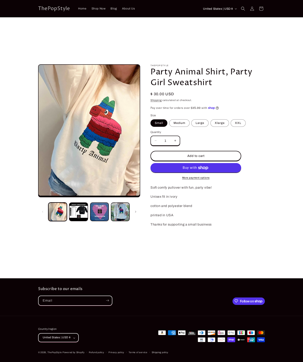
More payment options (196, 177)
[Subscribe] (107, 300)
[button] (243, 8)
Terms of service (138, 352)
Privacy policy (116, 352)
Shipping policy (160, 352)
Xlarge (220, 123)
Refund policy (96, 352)
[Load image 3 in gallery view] (99, 211)
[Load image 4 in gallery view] (120, 211)
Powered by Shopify (73, 352)
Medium (179, 123)
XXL (238, 123)
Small (159, 123)
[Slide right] (135, 211)
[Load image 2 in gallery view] (78, 211)
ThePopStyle (54, 352)
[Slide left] (42, 211)
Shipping (156, 100)
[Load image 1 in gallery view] (57, 211)
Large (200, 123)
